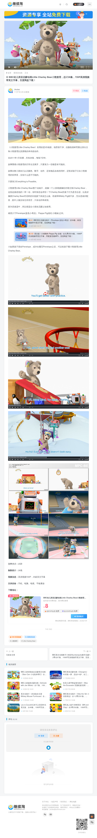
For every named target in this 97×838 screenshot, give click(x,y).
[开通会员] (91, 816)
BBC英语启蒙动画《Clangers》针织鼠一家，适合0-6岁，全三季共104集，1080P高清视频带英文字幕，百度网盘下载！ (76, 675)
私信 (86, 90)
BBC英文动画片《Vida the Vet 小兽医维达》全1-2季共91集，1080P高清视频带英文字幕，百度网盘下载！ (76, 697)
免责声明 (54, 801)
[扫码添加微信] (91, 822)
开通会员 (80, 4)
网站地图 (73, 801)
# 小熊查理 (13, 641)
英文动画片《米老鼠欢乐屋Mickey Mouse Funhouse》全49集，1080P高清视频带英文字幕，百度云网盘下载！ (33, 697)
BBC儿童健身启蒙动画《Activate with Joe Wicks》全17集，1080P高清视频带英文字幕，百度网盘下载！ (34, 687)
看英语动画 (18, 72)
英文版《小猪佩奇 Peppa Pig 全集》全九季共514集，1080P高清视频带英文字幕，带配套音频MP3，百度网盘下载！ (55, 234)
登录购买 (79, 616)
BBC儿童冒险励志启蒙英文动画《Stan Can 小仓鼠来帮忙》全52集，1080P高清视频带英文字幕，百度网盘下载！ (34, 675)
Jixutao (17, 89)
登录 (42, 735)
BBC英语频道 (16, 637)
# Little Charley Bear (28, 641)
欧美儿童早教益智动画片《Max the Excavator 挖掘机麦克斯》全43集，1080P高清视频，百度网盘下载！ (76, 687)
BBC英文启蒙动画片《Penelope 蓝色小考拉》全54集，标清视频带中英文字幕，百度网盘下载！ (54, 221)
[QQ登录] (48, 748)
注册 (57, 735)
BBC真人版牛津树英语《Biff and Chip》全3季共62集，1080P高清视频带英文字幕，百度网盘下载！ (76, 708)
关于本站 (45, 801)
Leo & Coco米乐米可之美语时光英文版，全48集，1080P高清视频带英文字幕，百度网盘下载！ (33, 707)
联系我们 (63, 801)
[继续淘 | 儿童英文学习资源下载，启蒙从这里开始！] (16, 807)
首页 (9, 72)
